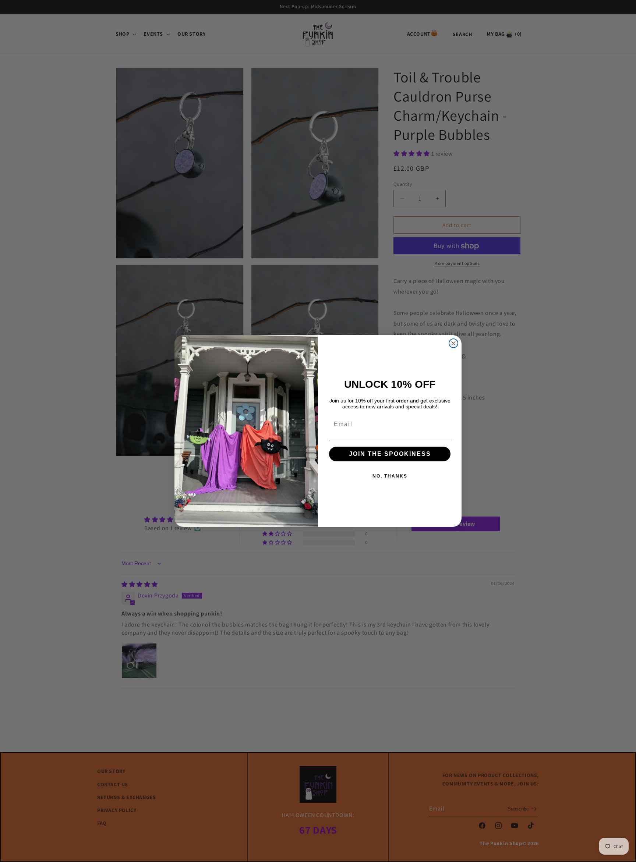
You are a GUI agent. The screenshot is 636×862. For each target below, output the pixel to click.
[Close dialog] (453, 343)
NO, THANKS (389, 476)
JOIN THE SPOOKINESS (390, 454)
